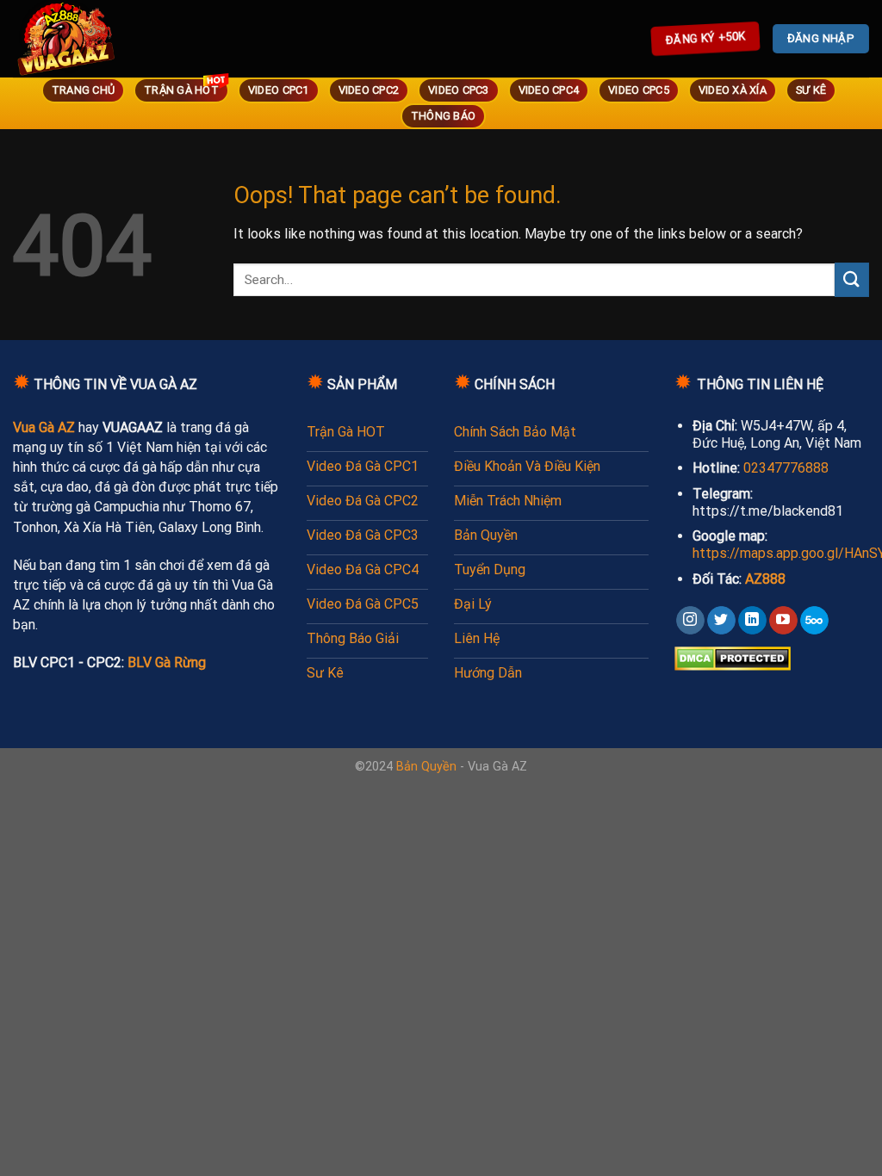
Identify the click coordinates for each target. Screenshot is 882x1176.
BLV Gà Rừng (166, 662)
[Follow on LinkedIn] (752, 620)
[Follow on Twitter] (721, 620)
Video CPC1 (278, 90)
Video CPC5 (638, 90)
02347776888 (786, 468)
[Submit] (852, 279)
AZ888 (765, 579)
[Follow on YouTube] (783, 620)
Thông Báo (443, 115)
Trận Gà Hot (181, 90)
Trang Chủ (83, 90)
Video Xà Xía (733, 90)
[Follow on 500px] (814, 620)
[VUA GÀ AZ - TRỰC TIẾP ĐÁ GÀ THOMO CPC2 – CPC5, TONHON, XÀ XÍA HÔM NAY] (90, 38)
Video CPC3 (458, 90)
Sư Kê (811, 90)
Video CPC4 (549, 90)
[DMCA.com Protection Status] (732, 657)
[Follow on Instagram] (690, 620)
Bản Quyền (426, 766)
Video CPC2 (369, 90)
